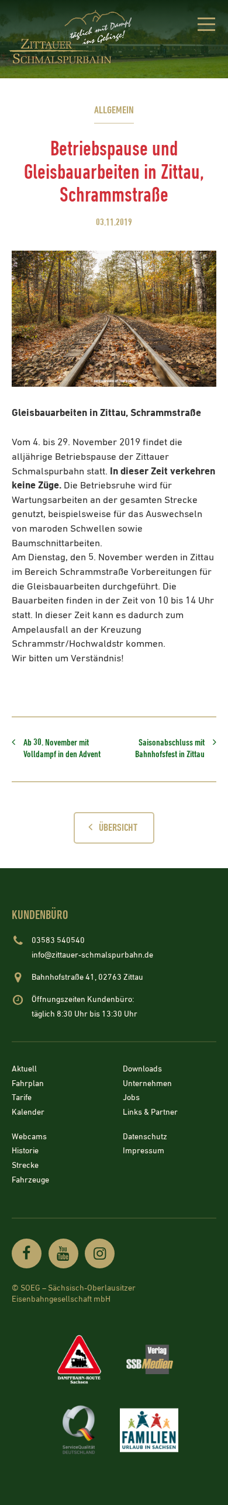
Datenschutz (145, 1137)
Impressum (143, 1151)
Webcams (29, 1137)
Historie (25, 1151)
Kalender (28, 1112)
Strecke (25, 1165)
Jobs (131, 1098)
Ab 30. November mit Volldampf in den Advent (62, 749)
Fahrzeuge (30, 1180)
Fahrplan (28, 1084)
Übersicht (118, 827)
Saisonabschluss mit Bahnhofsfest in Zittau (170, 749)
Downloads (142, 1069)
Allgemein (114, 110)
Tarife (22, 1098)
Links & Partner (150, 1112)
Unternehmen (147, 1084)
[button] (206, 26)
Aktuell (24, 1069)
